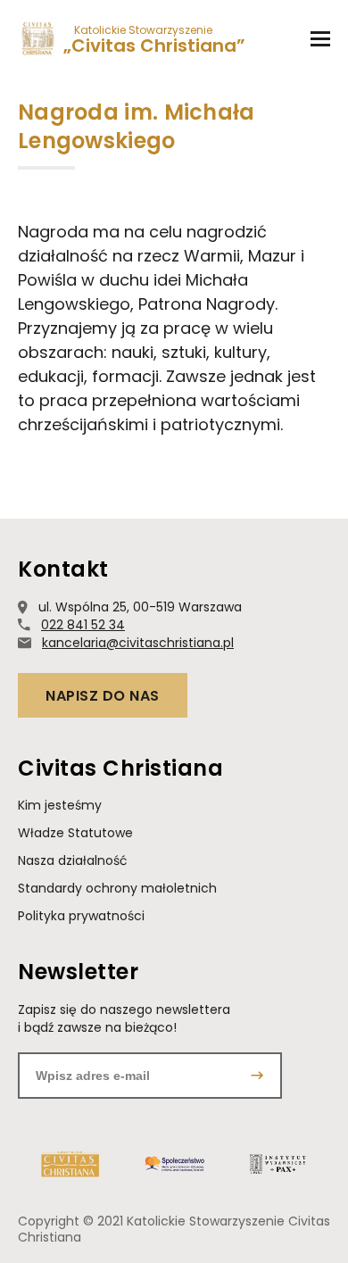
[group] (70, 1164)
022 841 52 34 (83, 625)
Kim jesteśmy (60, 805)
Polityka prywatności (81, 916)
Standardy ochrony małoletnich (117, 888)
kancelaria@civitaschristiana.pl (138, 643)
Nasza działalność (73, 860)
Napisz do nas (103, 696)
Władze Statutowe (75, 833)
